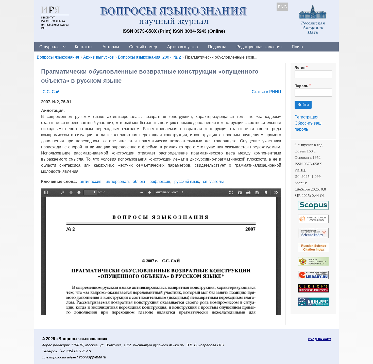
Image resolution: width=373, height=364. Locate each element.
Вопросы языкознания (58, 57)
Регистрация (306, 117)
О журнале (49, 46)
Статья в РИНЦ (266, 91)
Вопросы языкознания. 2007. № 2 (149, 57)
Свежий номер (143, 46)
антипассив (90, 181)
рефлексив (159, 181)
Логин (300, 67)
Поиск (297, 46)
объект (139, 181)
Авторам (111, 46)
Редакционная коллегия (259, 46)
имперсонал (117, 181)
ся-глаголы (213, 181)
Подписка (217, 46)
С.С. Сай (51, 91)
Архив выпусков (182, 46)
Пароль (301, 85)
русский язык (186, 181)
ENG (282, 7)
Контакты (83, 46)
